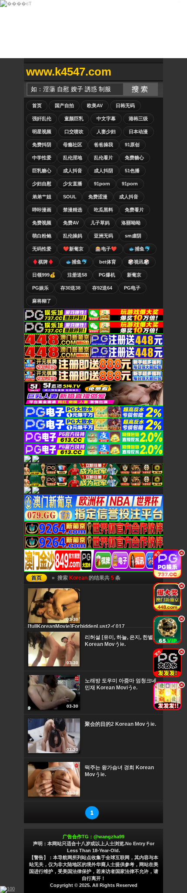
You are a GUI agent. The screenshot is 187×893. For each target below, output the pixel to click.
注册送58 (77, 274)
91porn (102, 183)
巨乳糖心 (41, 170)
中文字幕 (106, 118)
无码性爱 (41, 248)
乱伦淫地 (72, 157)
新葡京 (134, 274)
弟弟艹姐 (41, 196)
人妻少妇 (106, 131)
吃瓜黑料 (103, 209)
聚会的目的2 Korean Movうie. (120, 724)
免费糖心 (134, 157)
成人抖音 (72, 170)
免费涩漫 (97, 196)
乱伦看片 (103, 157)
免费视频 (41, 222)
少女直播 (72, 183)
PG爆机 (107, 274)
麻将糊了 (41, 300)
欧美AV (95, 105)
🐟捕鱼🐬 (139, 248)
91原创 (132, 144)
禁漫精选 (72, 209)
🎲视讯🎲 (139, 261)
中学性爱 (41, 157)
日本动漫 (138, 131)
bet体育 (107, 261)
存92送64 (102, 287)
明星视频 (41, 131)
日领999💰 (44, 274)
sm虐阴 (133, 235)
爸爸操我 (103, 144)
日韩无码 (125, 105)
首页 (37, 105)
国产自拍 (64, 105)
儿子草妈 (100, 222)
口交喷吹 (73, 131)
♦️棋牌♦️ (43, 261)
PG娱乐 (40, 287)
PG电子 (132, 287)
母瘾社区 (72, 144)
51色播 (132, 170)
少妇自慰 (41, 183)
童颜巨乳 (73, 118)
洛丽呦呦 (130, 222)
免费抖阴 (41, 144)
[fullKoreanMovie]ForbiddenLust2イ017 (76, 626)
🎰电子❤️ (106, 248)
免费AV (71, 222)
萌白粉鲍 (41, 235)
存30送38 (70, 287)
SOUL (70, 196)
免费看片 (134, 209)
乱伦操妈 (72, 235)
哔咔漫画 (41, 209)
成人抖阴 (103, 170)
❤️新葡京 (73, 248)
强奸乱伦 (41, 118)
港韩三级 (138, 118)
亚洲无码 (103, 235)
